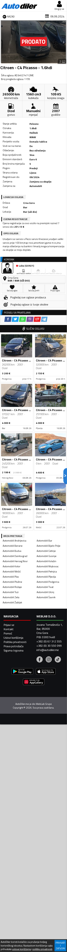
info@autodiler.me (47, 650)
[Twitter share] (15, 319)
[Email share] (37, 319)
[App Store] (46, 672)
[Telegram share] (44, 319)
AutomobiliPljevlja (46, 576)
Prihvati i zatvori (60, 945)
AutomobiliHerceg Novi (15, 561)
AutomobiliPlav (11, 576)
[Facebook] (39, 659)
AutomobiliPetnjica (47, 571)
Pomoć (8, 633)
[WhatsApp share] (23, 319)
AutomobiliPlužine (12, 582)
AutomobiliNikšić (12, 571)
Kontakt (9, 629)
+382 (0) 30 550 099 (49, 645)
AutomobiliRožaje (12, 587)
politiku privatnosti (42, 949)
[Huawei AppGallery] (33, 682)
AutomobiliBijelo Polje (48, 546)
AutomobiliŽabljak (12, 602)
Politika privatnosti (15, 642)
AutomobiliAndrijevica (14, 540)
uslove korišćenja (21, 949)
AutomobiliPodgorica (48, 582)
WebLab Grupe (44, 704)
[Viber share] (30, 319)
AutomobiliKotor (11, 566)
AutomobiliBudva (12, 551)
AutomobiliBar (44, 540)
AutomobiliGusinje (46, 556)
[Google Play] (22, 672)
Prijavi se (9, 625)
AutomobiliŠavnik (46, 597)
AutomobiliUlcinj (45, 592)
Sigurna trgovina (13, 650)
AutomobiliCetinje (46, 551)
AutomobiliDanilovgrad (15, 556)
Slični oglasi (35, 328)
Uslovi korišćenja (13, 637)
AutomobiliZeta (11, 597)
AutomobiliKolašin (46, 561)
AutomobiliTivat (45, 587)
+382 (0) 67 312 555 (49, 641)
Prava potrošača (13, 646)
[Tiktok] (58, 659)
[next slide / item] (63, 42)
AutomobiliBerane (13, 546)
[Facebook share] (8, 319)
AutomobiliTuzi (11, 592)
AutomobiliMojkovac (48, 566)
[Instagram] (49, 659)
